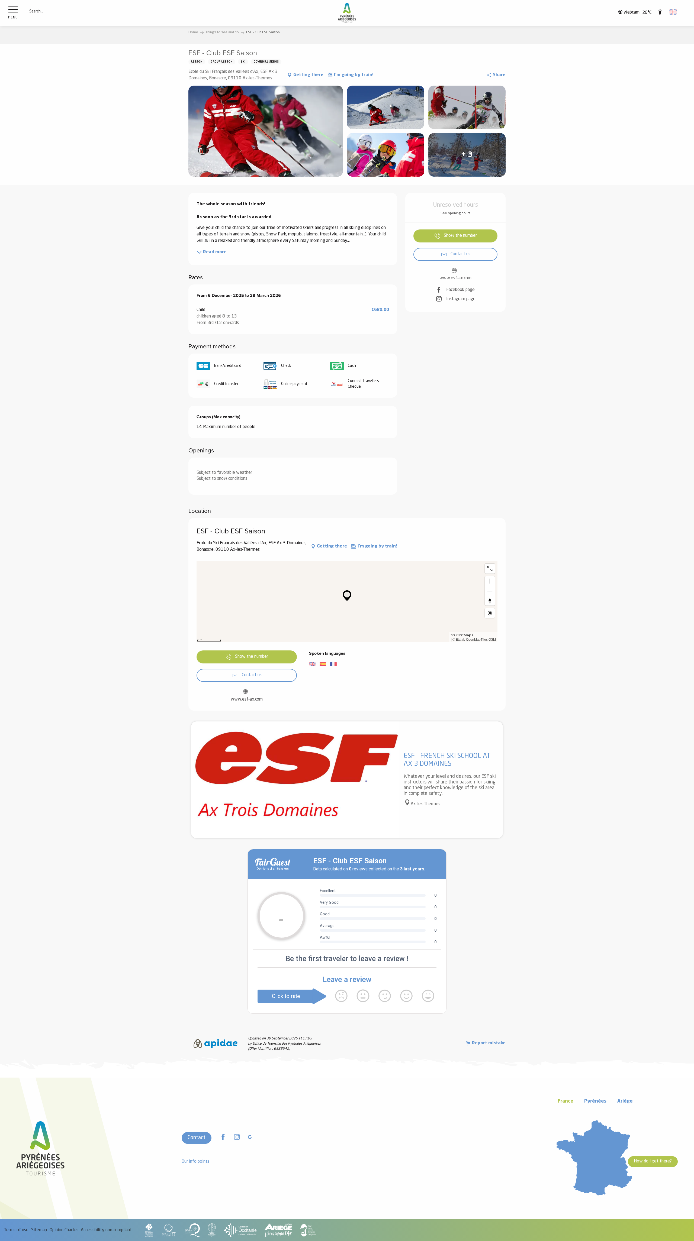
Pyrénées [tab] (595, 1101)
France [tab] (565, 1101)
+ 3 (467, 155)
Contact (196, 1137)
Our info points (195, 1161)
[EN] (673, 12)
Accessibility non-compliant (106, 1230)
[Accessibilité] (660, 12)
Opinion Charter (64, 1230)
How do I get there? (653, 1161)
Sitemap (39, 1230)
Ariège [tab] (625, 1101)
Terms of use (16, 1230)
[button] (36, 12)
